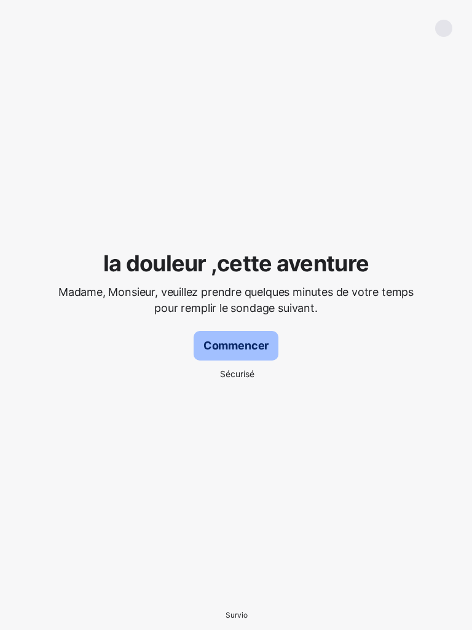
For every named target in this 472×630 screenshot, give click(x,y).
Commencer (236, 345)
